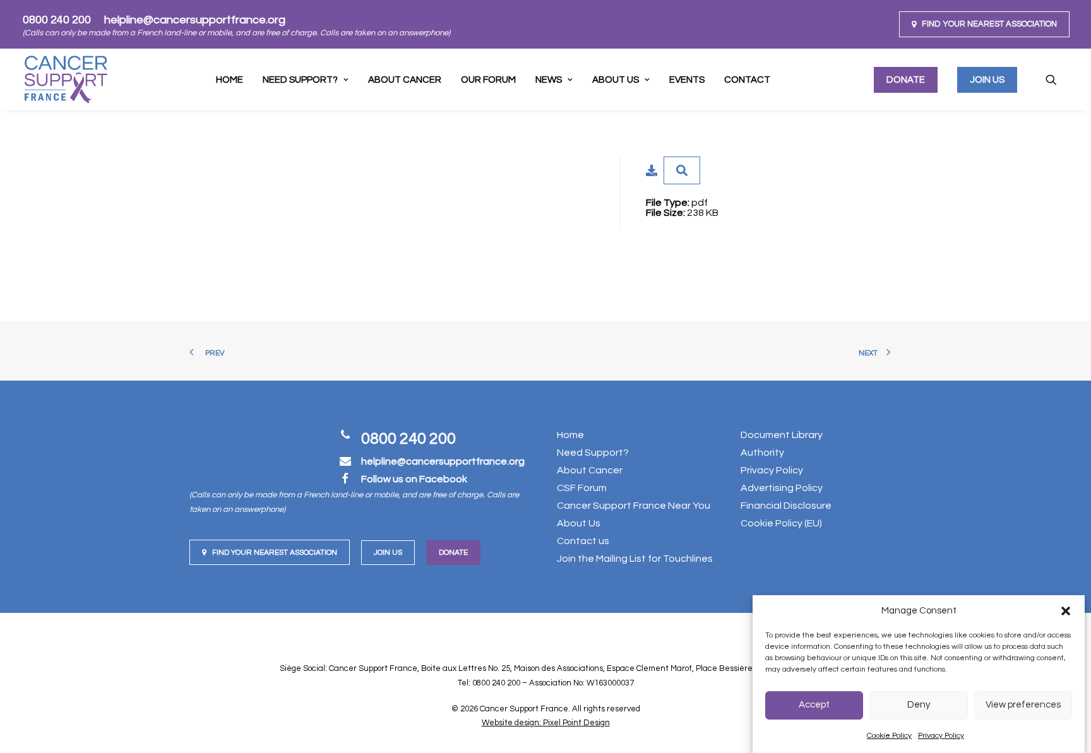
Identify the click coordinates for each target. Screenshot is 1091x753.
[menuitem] (984, 24)
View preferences (1023, 705)
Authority (762, 453)
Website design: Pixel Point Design (546, 722)
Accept (814, 705)
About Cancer (404, 80)
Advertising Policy (782, 488)
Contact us (583, 541)
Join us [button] (388, 552)
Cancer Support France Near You (633, 506)
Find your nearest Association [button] (274, 552)
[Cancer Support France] (66, 79)
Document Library (782, 435)
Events (687, 80)
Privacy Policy (941, 736)
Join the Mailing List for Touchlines (635, 559)
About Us (615, 80)
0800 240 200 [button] (408, 438)
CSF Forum (582, 488)
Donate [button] (453, 552)
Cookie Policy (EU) (781, 523)
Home (229, 80)
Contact (747, 80)
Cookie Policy (889, 736)
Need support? (300, 80)
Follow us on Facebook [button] (414, 479)
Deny (918, 705)
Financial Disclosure (786, 506)
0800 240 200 (57, 20)
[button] (1065, 611)
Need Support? (593, 453)
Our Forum (488, 80)
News (548, 80)
